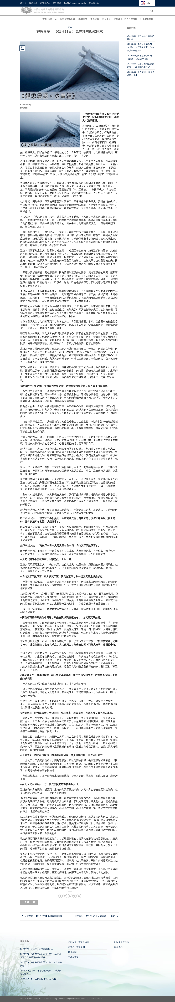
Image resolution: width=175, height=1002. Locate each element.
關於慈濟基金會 (67, 19)
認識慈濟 (83, 19)
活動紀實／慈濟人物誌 (78, 942)
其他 (70, 27)
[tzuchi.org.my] (43, 11)
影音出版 (106, 19)
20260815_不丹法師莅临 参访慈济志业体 (140, 73)
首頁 (45, 19)
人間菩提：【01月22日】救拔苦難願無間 (43, 916)
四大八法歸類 (130, 19)
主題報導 (94, 19)
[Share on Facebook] (60, 896)
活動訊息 (118, 19)
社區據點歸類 (147, 19)
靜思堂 (23, 3)
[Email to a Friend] (70, 896)
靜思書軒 (57, 3)
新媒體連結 (94, 3)
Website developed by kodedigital (91, 998)
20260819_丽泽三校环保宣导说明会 (140, 37)
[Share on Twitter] (65, 896)
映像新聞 (72, 952)
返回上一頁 (29, 902)
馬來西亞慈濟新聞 (76, 947)
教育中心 (44, 3)
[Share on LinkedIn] (79, 896)
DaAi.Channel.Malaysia (75, 3)
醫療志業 (33, 3)
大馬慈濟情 (73, 957)
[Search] (152, 11)
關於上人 (53, 19)
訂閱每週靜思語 (121, 942)
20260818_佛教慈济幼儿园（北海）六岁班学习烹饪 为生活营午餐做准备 (140, 47)
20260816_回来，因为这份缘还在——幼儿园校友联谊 (140, 65)
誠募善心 (118, 947)
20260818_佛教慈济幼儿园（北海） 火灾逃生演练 (139, 57)
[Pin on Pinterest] (74, 896)
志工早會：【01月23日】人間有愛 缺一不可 (95, 916)
